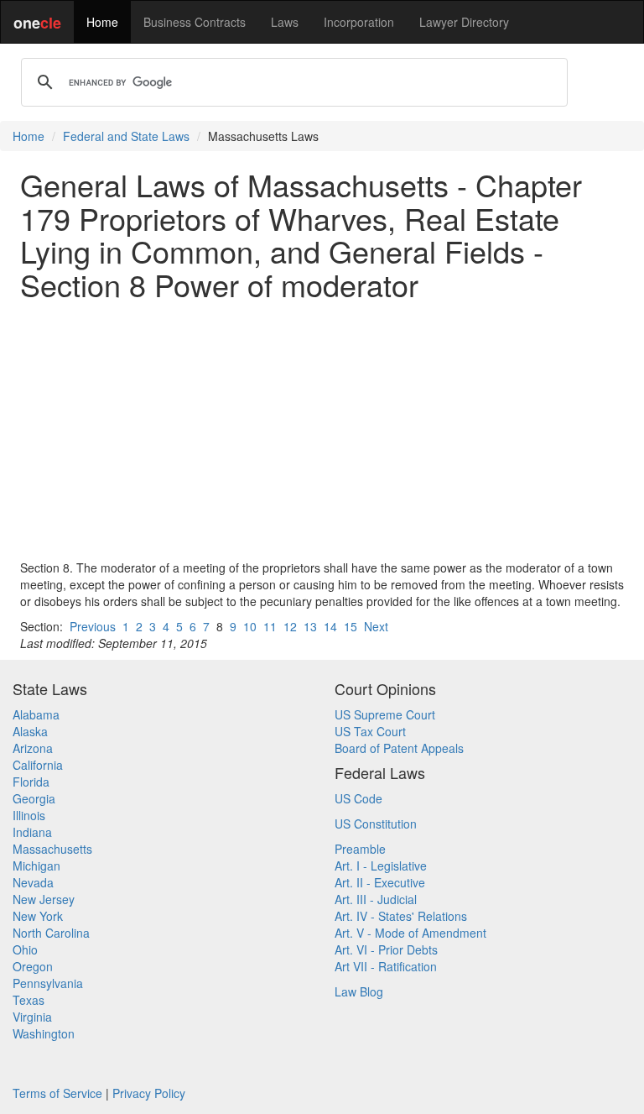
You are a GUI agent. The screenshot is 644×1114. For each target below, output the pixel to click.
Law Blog (359, 991)
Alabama (36, 714)
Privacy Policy (148, 1093)
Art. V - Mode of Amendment (410, 932)
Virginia (32, 1016)
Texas (28, 999)
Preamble (360, 848)
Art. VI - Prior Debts (386, 949)
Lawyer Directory (464, 21)
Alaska (30, 731)
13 (310, 626)
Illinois (29, 815)
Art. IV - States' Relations (401, 915)
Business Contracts (194, 21)
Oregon (33, 966)
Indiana (32, 832)
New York (38, 915)
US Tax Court (370, 731)
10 (250, 626)
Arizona (33, 748)
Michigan (36, 865)
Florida (31, 781)
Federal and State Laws (126, 136)
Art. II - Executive (380, 882)
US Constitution (376, 823)
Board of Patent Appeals (399, 748)
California (38, 764)
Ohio (25, 949)
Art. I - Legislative (381, 865)
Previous (93, 626)
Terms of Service (57, 1093)
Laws (285, 21)
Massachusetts (52, 848)
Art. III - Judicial (376, 899)
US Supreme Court (385, 714)
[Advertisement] (322, 429)
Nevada (33, 882)
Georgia (34, 798)
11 (270, 626)
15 (350, 626)
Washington (44, 1033)
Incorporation (359, 21)
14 (330, 626)
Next (376, 626)
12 (290, 626)
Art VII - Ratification (386, 966)
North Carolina (51, 932)
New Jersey (44, 899)
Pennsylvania (48, 983)
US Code (358, 798)
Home (102, 21)
